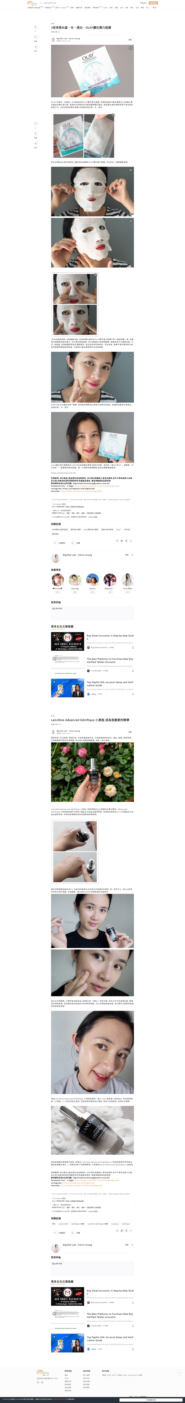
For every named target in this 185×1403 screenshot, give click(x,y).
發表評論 (57, 608)
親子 (132, 7)
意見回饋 (68, 1387)
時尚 (53, 1224)
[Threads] (35, 159)
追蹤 (130, 39)
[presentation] (51, 581)
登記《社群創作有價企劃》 (75, 507)
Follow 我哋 (92, 517)
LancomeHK (63, 1224)
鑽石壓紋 (55, 534)
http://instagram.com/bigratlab (79, 1183)
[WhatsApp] (35, 154)
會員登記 (143, 3)
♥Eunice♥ (57, 588)
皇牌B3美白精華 (107, 529)
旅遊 (116, 7)
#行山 (109, 1375)
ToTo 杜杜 (127, 588)
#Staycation (132, 1375)
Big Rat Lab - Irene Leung (68, 38)
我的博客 (86, 1387)
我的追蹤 (86, 1384)
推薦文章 (79, 7)
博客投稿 (68, 1390)
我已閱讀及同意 (151, 1400)
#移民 (140, 1375)
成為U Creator (60, 7)
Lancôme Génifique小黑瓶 (98, 1224)
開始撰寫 (153, 3)
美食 (111, 7)
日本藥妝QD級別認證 (60, 529)
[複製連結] (35, 165)
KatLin (92, 588)
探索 (72, 7)
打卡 (63, 513)
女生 (121, 7)
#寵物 (104, 1375)
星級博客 (87, 7)
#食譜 (119, 1375)
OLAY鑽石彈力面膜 (91, 529)
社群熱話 (48, 7)
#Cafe (124, 1375)
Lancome (115, 1224)
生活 (137, 7)
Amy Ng (75, 588)
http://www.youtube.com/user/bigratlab (81, 1185)
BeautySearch (110, 588)
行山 (147, 7)
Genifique (126, 1224)
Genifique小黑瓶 (77, 1224)
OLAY (118, 529)
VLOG (105, 7)
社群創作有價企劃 (33, 7)
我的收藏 (86, 1381)
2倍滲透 (127, 529)
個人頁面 (86, 1375)
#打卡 (114, 1375)
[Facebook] (35, 148)
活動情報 (98, 513)
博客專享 (96, 7)
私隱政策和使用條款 (59, 1399)
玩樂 (126, 7)
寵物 (142, 7)
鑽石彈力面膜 (76, 529)
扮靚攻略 (90, 513)
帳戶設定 (86, 1378)
